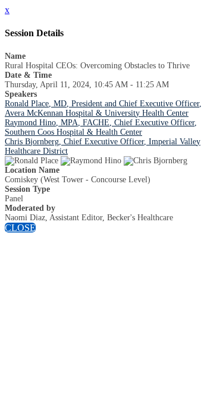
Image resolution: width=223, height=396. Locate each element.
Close (20, 228)
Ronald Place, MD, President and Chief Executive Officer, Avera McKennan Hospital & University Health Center (103, 108)
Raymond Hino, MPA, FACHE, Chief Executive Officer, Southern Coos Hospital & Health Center (101, 127)
